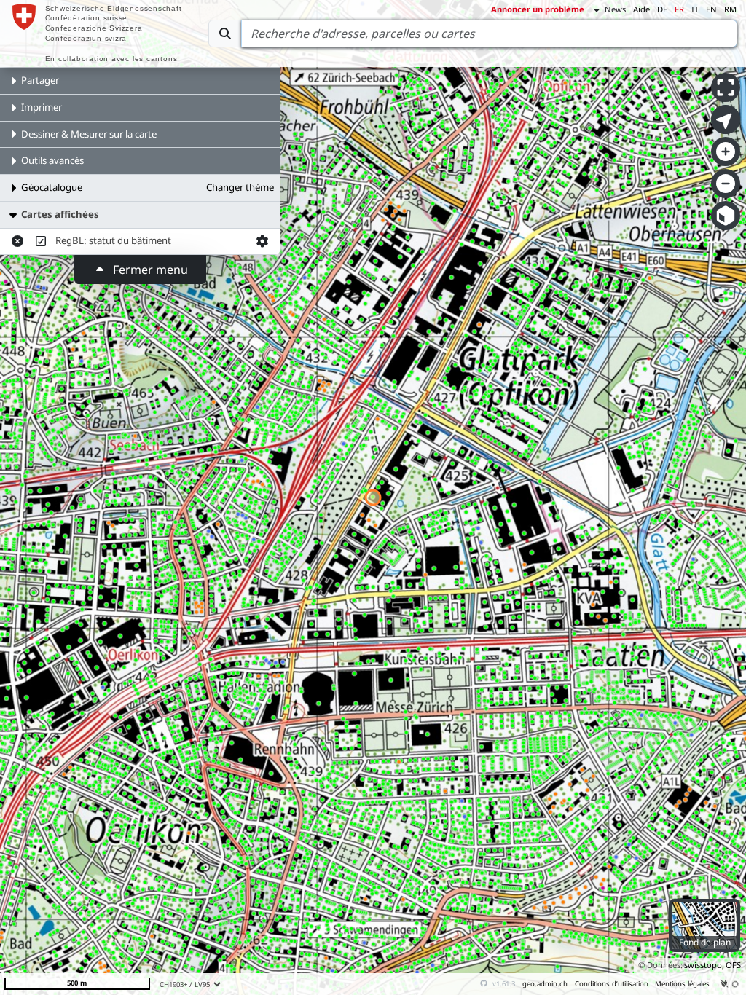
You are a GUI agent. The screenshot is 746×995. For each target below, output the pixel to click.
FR (679, 9)
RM (730, 9)
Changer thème (240, 187)
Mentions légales (682, 983)
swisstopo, (704, 964)
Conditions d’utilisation (611, 983)
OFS (733, 964)
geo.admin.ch (545, 983)
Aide (641, 9)
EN (711, 9)
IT (695, 9)
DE (662, 9)
